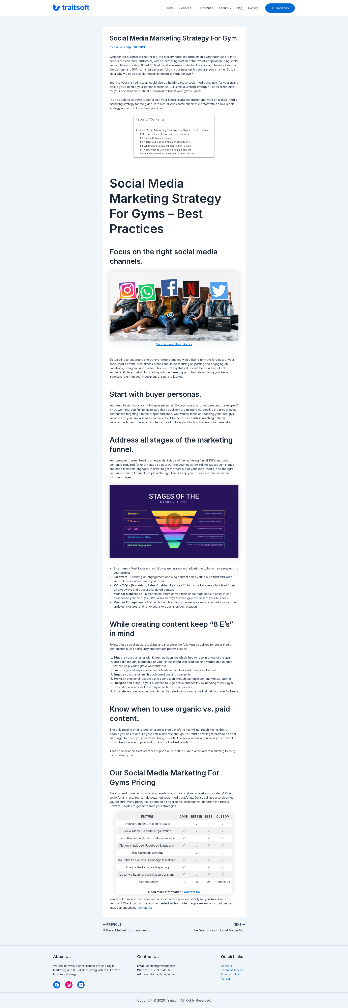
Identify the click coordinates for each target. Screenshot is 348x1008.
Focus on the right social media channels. (166, 134)
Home (170, 8)
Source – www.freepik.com (174, 344)
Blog (239, 8)
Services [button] (185, 8)
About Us (225, 8)
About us (227, 965)
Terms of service (232, 970)
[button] (193, 8)
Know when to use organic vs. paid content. (168, 149)
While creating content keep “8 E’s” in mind (167, 145)
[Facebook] (56, 984)
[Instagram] (68, 984)
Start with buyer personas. (158, 138)
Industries (206, 8)
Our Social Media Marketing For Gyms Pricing (169, 153)
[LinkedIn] (81, 984)
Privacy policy (230, 974)
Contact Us (192, 892)
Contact (253, 8)
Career (225, 978)
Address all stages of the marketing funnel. (167, 141)
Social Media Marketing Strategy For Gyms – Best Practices (174, 130)
